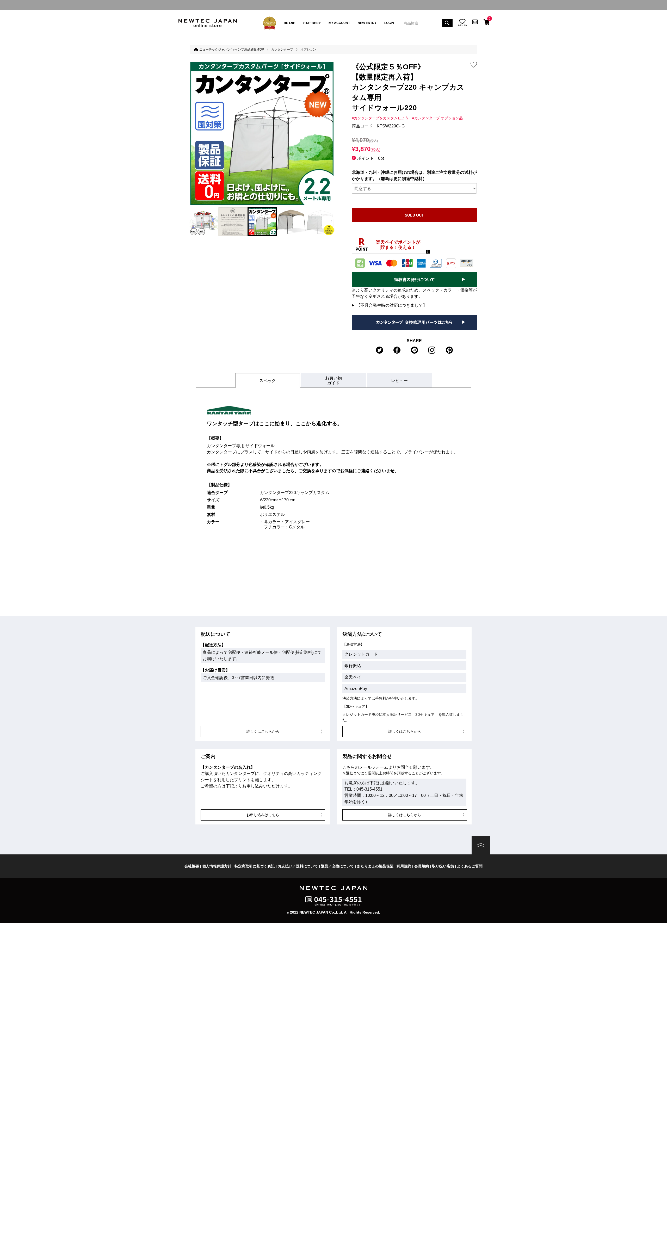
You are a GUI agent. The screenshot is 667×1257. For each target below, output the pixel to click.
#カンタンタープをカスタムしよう (380, 118)
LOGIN (389, 23)
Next (331, 221)
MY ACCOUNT (339, 23)
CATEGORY (312, 22)
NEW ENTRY (367, 23)
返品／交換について (337, 866)
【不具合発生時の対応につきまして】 (391, 305)
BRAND (289, 22)
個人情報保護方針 (216, 866)
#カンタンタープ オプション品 (437, 118)
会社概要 (191, 866)
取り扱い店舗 (443, 866)
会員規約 (421, 866)
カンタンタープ (282, 49)
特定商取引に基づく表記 (254, 866)
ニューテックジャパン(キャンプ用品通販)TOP (231, 49)
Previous (192, 221)
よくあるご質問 (470, 866)
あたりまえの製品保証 (375, 866)
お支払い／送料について (298, 866)
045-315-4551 (369, 789)
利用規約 (404, 866)
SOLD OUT (414, 215)
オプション (308, 49)
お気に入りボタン (474, 64)
